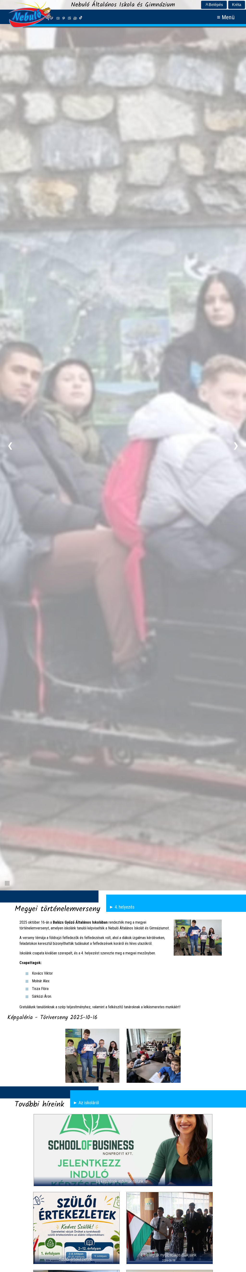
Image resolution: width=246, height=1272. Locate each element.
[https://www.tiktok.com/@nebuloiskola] (81, 18)
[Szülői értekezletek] (76, 1228)
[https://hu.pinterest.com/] (63, 18)
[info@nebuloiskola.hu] (75, 18)
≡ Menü (226, 17)
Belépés (216, 5)
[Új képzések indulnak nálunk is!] (123, 1150)
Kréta (236, 5)
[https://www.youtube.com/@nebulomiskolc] (57, 18)
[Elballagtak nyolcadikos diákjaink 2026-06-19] (169, 1228)
